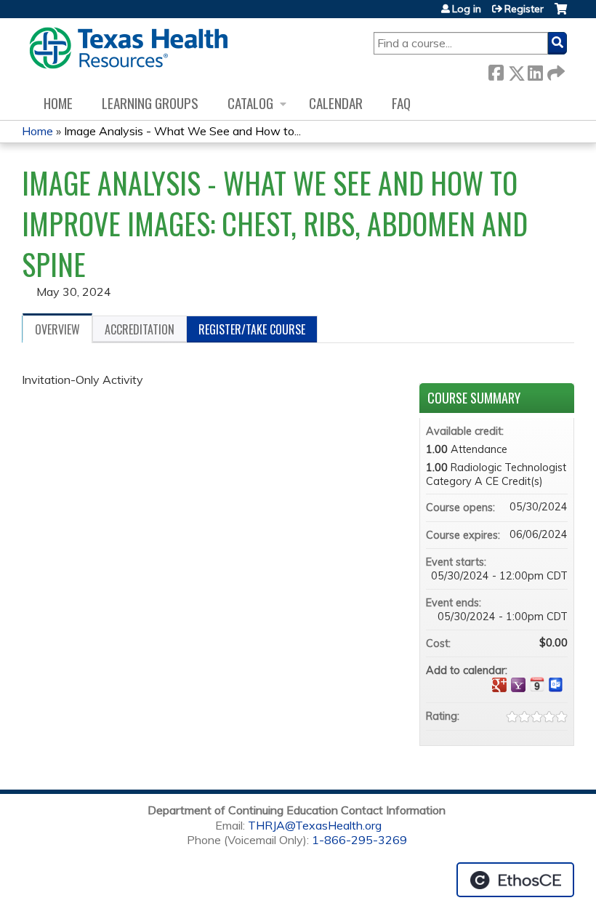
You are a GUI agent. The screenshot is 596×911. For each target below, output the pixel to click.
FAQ (401, 102)
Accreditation (139, 329)
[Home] (128, 48)
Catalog (250, 102)
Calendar (336, 102)
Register (524, 9)
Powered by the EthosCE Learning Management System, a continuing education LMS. (515, 879)
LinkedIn (535, 70)
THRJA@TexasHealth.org (315, 825)
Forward (554, 70)
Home (58, 102)
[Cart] (561, 14)
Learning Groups (150, 102)
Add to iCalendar (537, 684)
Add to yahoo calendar (518, 685)
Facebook (495, 70)
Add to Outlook (556, 685)
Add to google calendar (499, 685)
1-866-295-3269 (359, 839)
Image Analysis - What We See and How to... (182, 131)
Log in (466, 9)
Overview (57, 329)
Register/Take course (251, 329)
